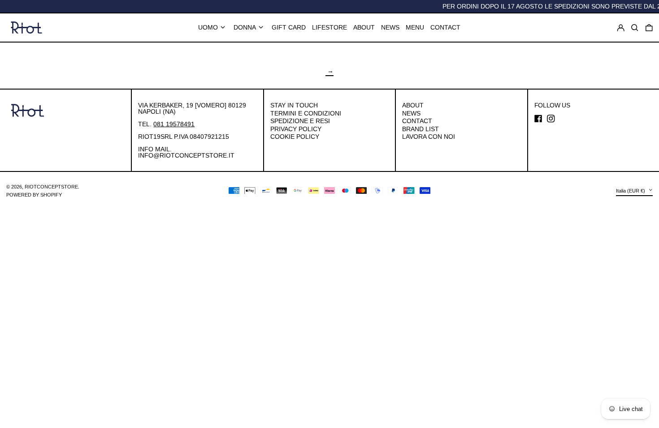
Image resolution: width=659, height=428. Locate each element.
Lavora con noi (428, 136)
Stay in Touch (294, 105)
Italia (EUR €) (631, 190)
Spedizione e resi (300, 120)
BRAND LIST (420, 129)
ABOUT (413, 105)
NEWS (411, 113)
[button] (649, 28)
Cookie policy (294, 136)
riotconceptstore (51, 186)
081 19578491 (174, 124)
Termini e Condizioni (305, 113)
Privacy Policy (295, 129)
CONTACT (417, 120)
